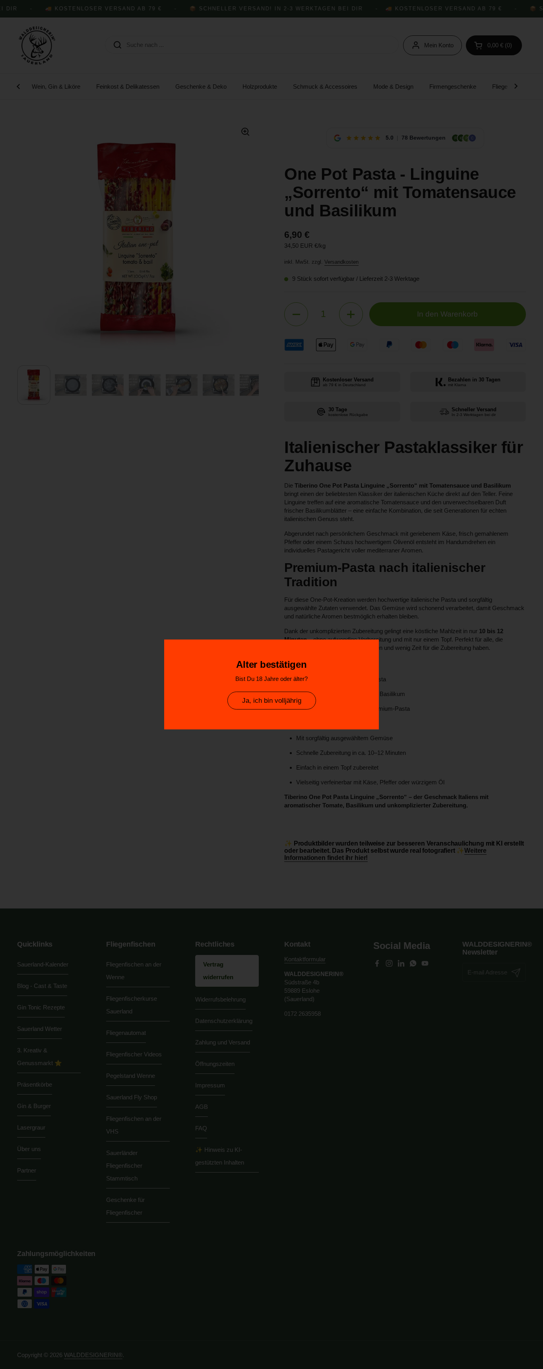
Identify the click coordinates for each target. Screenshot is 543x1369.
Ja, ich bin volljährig (271, 700)
